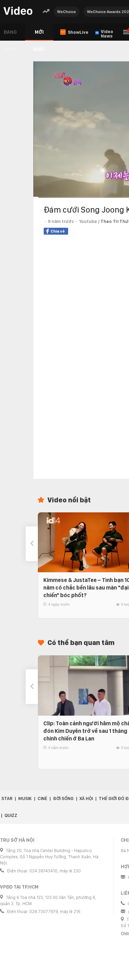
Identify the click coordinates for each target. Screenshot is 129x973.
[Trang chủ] (17, 11)
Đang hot (10, 35)
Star (6, 798)
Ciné (42, 798)
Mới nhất (39, 35)
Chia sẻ (58, 231)
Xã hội (86, 798)
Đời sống (63, 798)
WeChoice (66, 11)
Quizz (10, 815)
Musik (25, 798)
